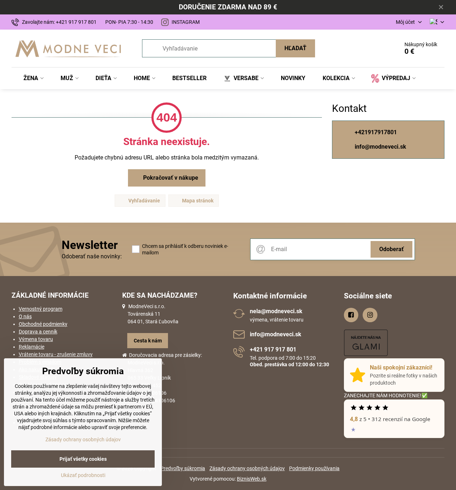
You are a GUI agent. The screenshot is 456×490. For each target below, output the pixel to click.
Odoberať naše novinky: (92, 256)
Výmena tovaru (36, 339)
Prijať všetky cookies (83, 459)
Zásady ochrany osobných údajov (247, 468)
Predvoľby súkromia (182, 468)
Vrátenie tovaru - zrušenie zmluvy (56, 354)
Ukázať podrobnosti (83, 475)
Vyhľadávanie (143, 201)
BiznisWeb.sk (251, 479)
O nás (25, 316)
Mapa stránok (197, 201)
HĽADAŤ (295, 48)
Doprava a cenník (38, 331)
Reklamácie (31, 347)
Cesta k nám (148, 341)
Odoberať (391, 249)
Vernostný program (40, 309)
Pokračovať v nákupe (170, 177)
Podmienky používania (314, 468)
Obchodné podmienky (43, 324)
